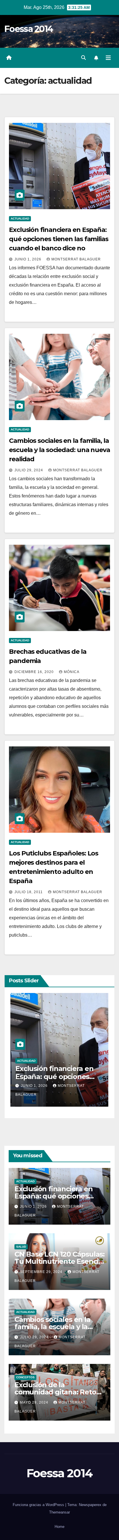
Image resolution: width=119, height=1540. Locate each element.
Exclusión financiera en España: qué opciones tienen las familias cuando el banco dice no (58, 239)
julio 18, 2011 (29, 892)
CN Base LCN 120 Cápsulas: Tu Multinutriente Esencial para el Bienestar (59, 1261)
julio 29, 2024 (29, 470)
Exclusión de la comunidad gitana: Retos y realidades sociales (56, 1392)
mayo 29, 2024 (34, 1402)
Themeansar (59, 1512)
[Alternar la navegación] (108, 57)
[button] (83, 57)
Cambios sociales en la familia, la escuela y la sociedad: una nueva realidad (59, 450)
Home (59, 1526)
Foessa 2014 (28, 29)
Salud (67, 1060)
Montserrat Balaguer (76, 259)
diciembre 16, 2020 (34, 672)
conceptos (25, 1377)
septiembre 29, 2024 (88, 1086)
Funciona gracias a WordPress (39, 1505)
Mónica (71, 672)
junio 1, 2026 (28, 259)
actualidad (20, 218)
